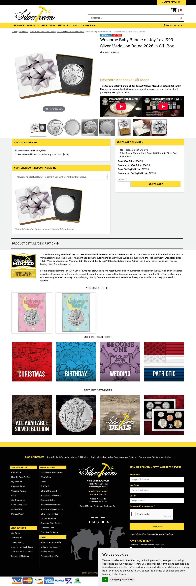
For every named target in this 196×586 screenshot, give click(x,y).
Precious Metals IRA (50, 556)
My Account (16, 481)
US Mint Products (48, 518)
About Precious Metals (51, 542)
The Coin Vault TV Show (22, 551)
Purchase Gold (47, 527)
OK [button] (105, 579)
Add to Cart (156, 184)
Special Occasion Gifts (51, 495)
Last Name (134, 485)
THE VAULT (64, 25)
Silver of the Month (49, 491)
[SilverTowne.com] (46, 14)
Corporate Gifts (48, 500)
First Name (135, 474)
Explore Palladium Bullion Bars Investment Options (113, 457)
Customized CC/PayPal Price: (133, 173)
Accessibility (16, 509)
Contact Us (16, 472)
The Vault (45, 486)
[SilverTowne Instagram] (94, 522)
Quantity (122, 179)
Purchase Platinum (49, 532)
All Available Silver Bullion (52, 472)
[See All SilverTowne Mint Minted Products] (23, 261)
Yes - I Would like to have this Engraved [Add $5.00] (43, 154)
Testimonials (17, 538)
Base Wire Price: (126, 161)
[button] (177, 10)
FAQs (13, 495)
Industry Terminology (50, 547)
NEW (52, 25)
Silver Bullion (23, 32)
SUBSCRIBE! (156, 526)
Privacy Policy (17, 514)
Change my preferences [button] (122, 579)
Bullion (14, 32)
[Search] (181, 18)
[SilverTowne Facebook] (89, 522)
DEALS (75, 25)
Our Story (15, 533)
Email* (133, 496)
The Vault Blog (17, 542)
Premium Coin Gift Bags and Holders (155, 457)
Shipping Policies (18, 491)
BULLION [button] (18, 25)
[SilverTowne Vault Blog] (107, 522)
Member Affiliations (20, 556)
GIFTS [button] (30, 25)
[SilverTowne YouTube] (102, 522)
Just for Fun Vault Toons (22, 547)
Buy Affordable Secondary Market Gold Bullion (67, 457)
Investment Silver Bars (51, 504)
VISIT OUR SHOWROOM (98, 481)
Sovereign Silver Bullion (51, 523)
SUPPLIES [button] (88, 25)
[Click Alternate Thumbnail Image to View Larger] (37, 128)
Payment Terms (18, 486)
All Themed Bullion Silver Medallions (70, 32)
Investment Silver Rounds (52, 509)
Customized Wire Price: (130, 165)
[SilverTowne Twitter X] (98, 522)
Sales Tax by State (19, 504)
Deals (43, 481)
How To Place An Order (21, 477)
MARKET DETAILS (170, 2)
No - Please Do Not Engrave (31, 150)
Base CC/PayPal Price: (129, 169)
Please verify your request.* (142, 506)
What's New (46, 477)
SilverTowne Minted (49, 514)
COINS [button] (42, 25)
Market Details (47, 551)
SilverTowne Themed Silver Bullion (43, 32)
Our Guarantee (18, 500)
